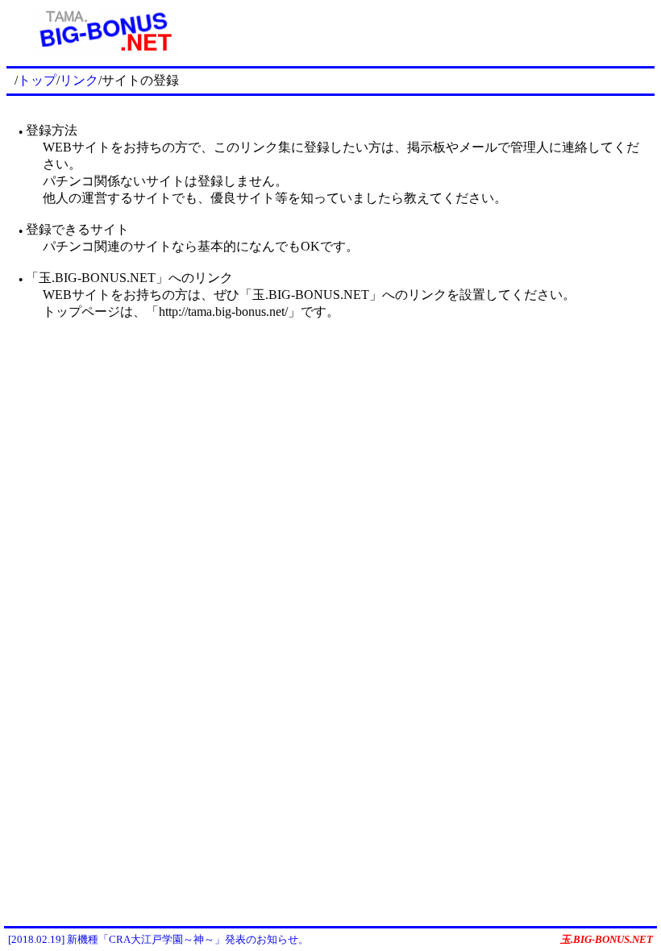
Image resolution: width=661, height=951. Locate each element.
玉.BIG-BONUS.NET (606, 939)
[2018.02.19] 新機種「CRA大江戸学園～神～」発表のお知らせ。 (158, 939)
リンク (79, 80)
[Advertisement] (428, 30)
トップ (37, 80)
